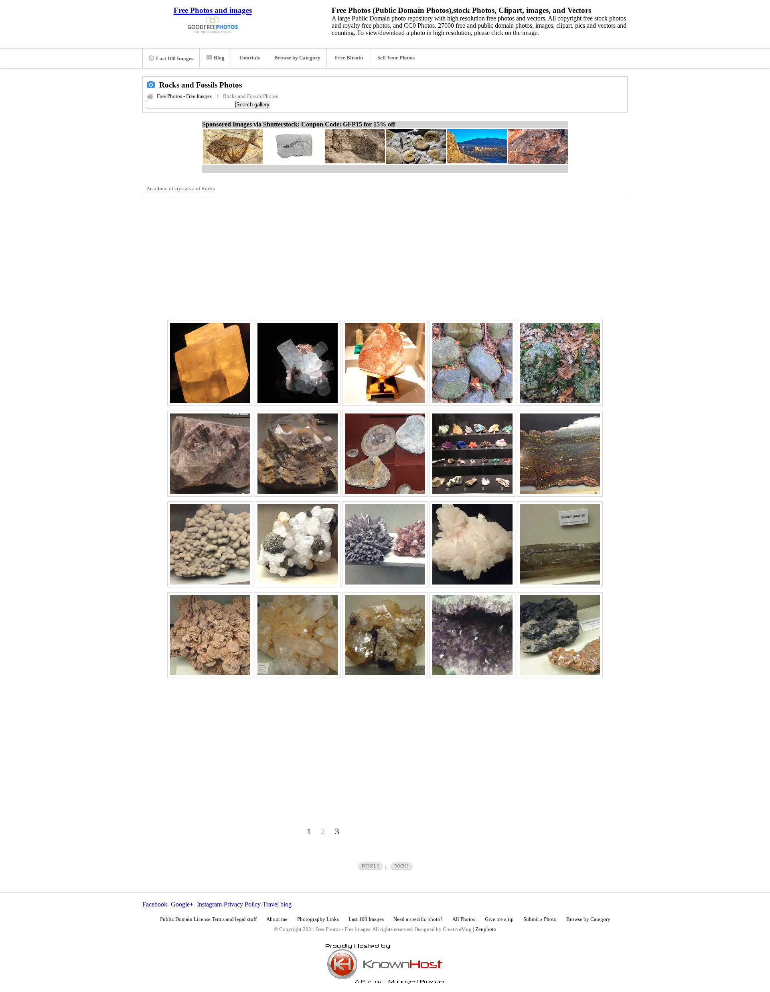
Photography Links (318, 919)
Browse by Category (297, 58)
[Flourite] (210, 454)
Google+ (182, 904)
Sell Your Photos (396, 58)
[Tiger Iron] (560, 454)
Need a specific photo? (418, 919)
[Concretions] (210, 544)
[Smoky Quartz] (560, 544)
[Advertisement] (385, 257)
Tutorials (249, 58)
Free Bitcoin (349, 58)
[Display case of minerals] (472, 454)
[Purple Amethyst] (472, 635)
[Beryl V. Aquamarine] (297, 363)
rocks (401, 866)
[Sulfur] (210, 363)
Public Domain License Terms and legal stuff (208, 919)
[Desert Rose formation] (210, 635)
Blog (219, 58)
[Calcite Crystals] (385, 544)
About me (277, 919)
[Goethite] (297, 454)
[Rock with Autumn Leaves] (560, 363)
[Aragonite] (472, 544)
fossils (370, 866)
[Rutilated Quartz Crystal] (385, 363)
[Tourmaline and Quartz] (560, 635)
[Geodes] (385, 454)
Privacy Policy (242, 904)
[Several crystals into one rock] (297, 544)
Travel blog (277, 904)
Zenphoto (485, 929)
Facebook (154, 904)
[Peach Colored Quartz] (297, 635)
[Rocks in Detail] (472, 363)
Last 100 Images (174, 58)
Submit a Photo (540, 919)
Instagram (209, 904)
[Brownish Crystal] (385, 635)
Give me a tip (499, 919)
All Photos (463, 919)
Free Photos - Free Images (184, 96)
